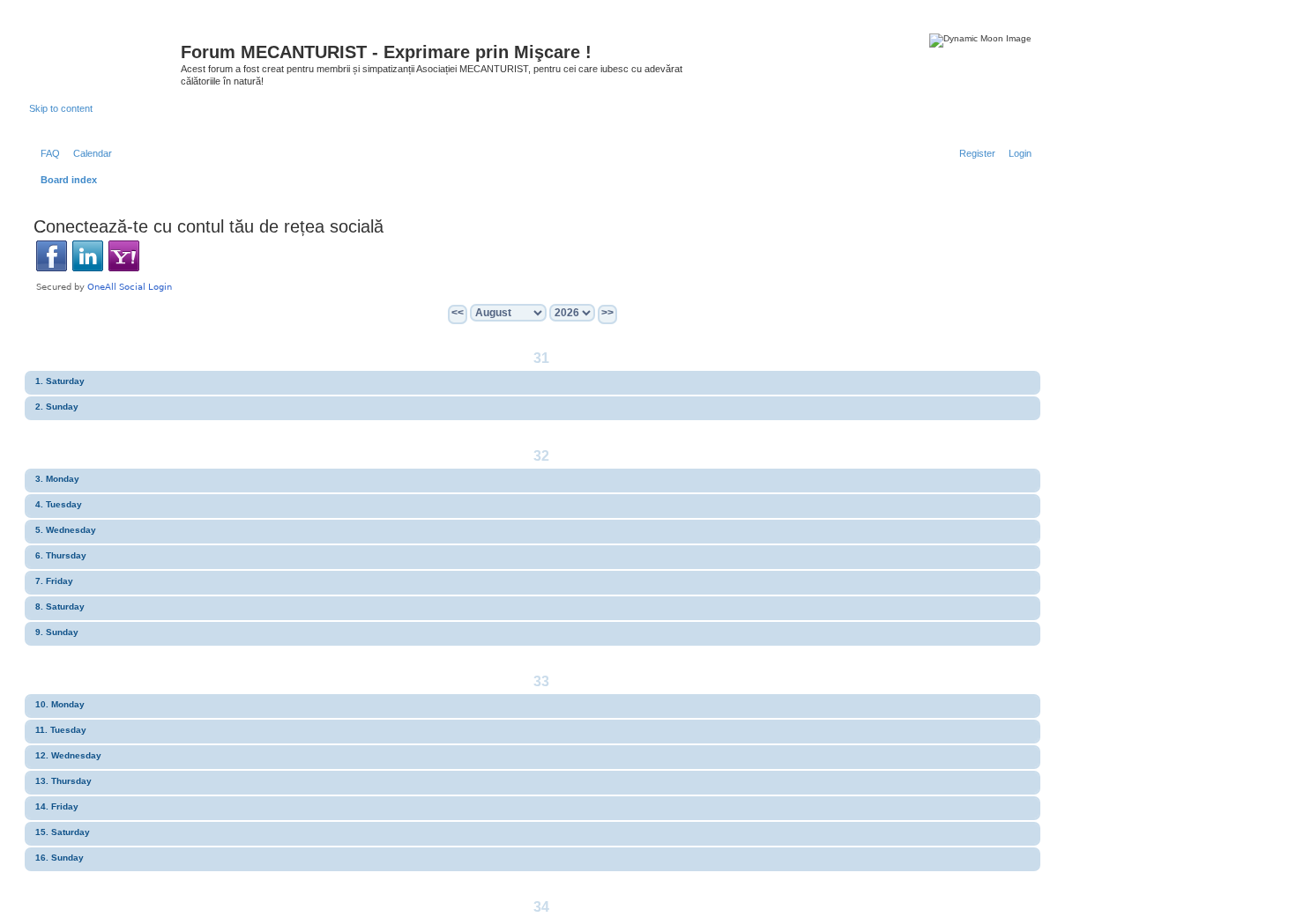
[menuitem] (47, 153)
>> (607, 313)
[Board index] (105, 57)
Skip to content (61, 108)
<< (457, 313)
